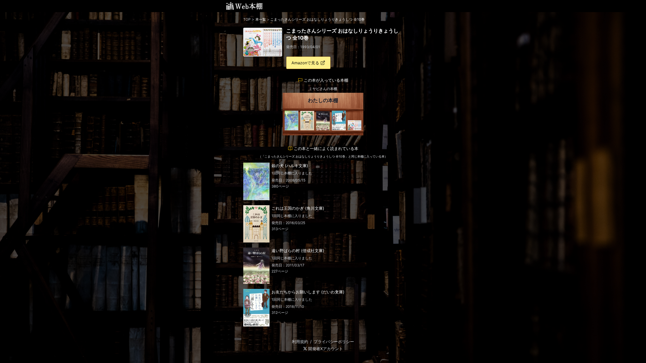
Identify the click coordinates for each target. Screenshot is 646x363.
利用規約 (300, 341)
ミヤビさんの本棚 (323, 88)
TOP (247, 19)
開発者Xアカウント (325, 348)
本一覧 (260, 19)
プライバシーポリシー (334, 341)
